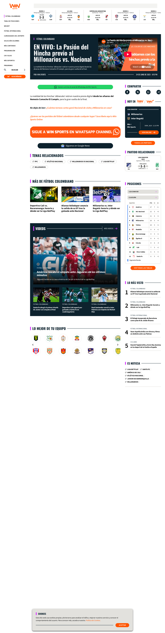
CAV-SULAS (8, 56)
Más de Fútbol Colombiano (53, 181)
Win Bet (7, 26)
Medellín (139, 229)
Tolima (138, 225)
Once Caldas (141, 252)
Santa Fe (139, 256)
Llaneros (139, 216)
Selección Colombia (11, 41)
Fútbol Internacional (12, 31)
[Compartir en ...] (158, 92)
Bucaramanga (140, 234)
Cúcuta (138, 243)
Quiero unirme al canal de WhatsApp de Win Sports (77, 87)
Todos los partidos (143, 143)
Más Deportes (9, 60)
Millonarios (140, 220)
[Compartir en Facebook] (127, 92)
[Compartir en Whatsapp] (148, 92)
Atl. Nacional (140, 212)
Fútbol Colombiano (12, 16)
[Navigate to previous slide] (33, 344)
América (139, 207)
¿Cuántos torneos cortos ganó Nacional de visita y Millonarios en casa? (79, 107)
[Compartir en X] (137, 92)
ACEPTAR (122, 625)
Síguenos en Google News (78, 145)
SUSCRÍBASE (16, 76)
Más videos (108, 228)
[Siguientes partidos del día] (158, 15)
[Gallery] (75, 345)
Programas (8, 65)
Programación (9, 51)
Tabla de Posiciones (11, 21)
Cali (138, 247)
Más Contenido (9, 46)
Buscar (15, 70)
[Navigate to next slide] (117, 344)
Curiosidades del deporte (14, 36)
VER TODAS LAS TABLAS (143, 268)
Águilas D (139, 238)
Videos (40, 228)
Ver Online (147, 132)
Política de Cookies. (93, 620)
